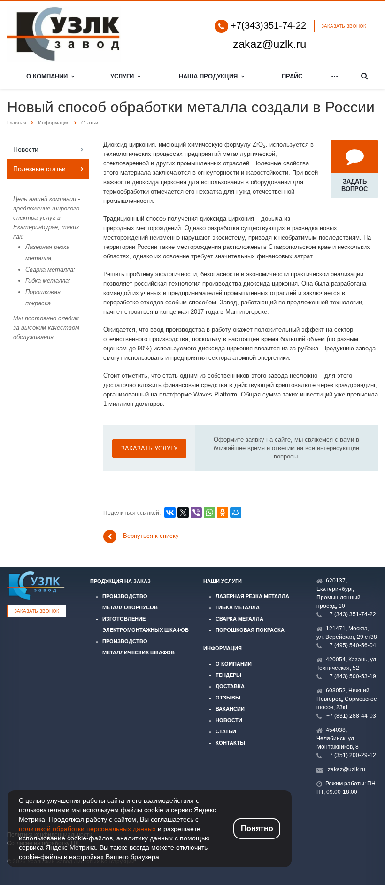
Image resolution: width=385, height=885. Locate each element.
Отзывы (228, 697)
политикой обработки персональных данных (87, 828)
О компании (48, 76)
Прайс (292, 76)
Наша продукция (210, 76)
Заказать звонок (343, 26)
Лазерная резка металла (252, 596)
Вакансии (230, 709)
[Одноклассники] (222, 512)
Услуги (124, 76)
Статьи (226, 731)
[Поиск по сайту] (364, 77)
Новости (25, 149)
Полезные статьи (39, 168)
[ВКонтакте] (170, 512)
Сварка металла (239, 618)
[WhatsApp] (209, 512)
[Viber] (196, 512)
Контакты (230, 742)
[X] (183, 512)
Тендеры (228, 675)
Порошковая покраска (250, 630)
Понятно (257, 828)
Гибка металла (238, 607)
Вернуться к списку (151, 536)
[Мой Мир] (235, 512)
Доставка (230, 686)
